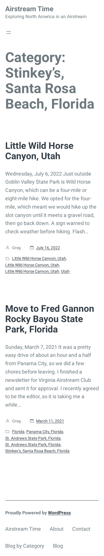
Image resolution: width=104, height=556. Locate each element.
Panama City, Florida (44, 431)
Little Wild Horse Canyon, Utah (39, 151)
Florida (18, 431)
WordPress (59, 512)
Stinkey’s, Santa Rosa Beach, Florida (37, 451)
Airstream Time (29, 9)
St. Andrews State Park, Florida (33, 438)
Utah (65, 271)
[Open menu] (8, 32)
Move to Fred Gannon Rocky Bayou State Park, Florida (49, 318)
